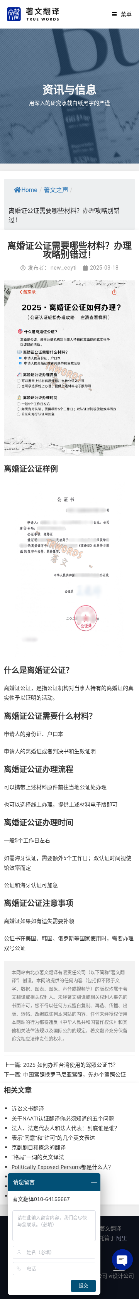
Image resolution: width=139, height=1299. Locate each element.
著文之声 (56, 190)
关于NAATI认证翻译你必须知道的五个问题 (63, 1118)
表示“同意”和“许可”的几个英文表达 (53, 1137)
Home (29, 190)
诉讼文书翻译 (28, 1108)
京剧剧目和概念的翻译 (39, 1147)
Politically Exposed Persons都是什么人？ (63, 1167)
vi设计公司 (121, 1276)
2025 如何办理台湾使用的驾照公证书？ (70, 1064)
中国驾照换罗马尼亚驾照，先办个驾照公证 (74, 1074)
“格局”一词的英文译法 (38, 1157)
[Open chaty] (122, 1259)
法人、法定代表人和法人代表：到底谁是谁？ (66, 1128)
